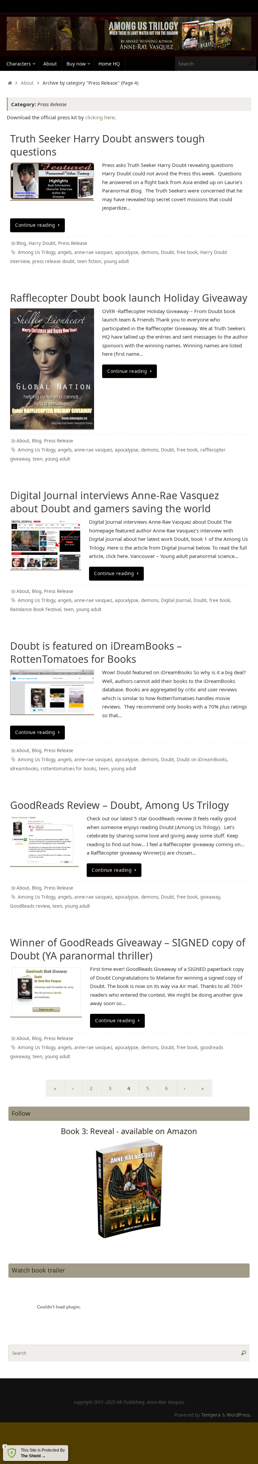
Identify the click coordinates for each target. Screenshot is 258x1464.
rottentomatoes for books (68, 769)
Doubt (167, 252)
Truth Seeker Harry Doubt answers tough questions (107, 145)
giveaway (210, 897)
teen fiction (89, 261)
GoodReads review (30, 906)
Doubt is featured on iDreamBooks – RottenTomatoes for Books (96, 652)
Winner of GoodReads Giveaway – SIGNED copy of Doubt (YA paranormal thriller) (127, 949)
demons (149, 252)
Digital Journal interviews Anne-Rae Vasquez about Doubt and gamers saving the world (114, 501)
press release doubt (53, 261)
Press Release (72, 243)
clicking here (100, 117)
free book (187, 252)
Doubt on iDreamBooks (202, 760)
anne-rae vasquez (93, 252)
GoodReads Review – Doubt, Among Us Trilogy (119, 805)
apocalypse (126, 252)
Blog (21, 243)
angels (65, 252)
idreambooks (24, 769)
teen (37, 459)
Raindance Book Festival (35, 609)
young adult (116, 261)
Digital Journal (176, 600)
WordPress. (239, 1415)
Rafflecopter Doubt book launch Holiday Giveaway (128, 298)
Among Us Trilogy (36, 252)
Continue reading (35, 225)
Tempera (211, 1415)
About (27, 83)
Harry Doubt (42, 243)
